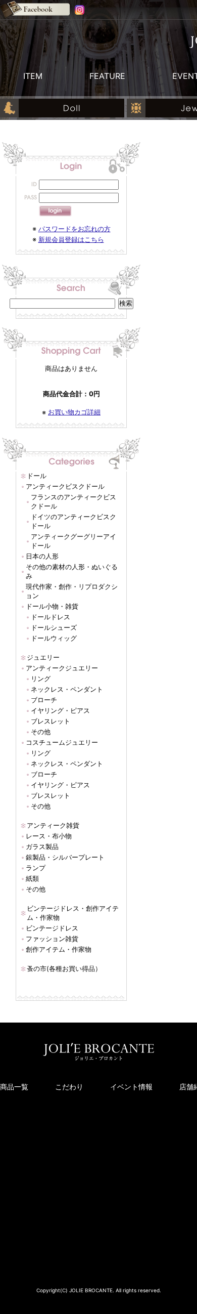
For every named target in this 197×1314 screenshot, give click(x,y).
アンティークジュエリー (62, 668)
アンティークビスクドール (65, 486)
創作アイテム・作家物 (58, 949)
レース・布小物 (49, 836)
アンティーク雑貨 (53, 825)
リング (41, 678)
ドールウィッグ (54, 638)
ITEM (32, 76)
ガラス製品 (42, 846)
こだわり (69, 1086)
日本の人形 (42, 556)
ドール (36, 476)
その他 (41, 732)
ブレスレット (50, 721)
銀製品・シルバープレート (65, 857)
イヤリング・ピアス (60, 710)
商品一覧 (14, 1086)
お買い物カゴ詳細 (74, 412)
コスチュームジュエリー (62, 742)
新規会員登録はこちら (71, 239)
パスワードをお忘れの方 (74, 229)
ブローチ (44, 700)
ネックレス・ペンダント (67, 689)
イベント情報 (131, 1086)
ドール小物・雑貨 (52, 606)
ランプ (35, 868)
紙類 (32, 878)
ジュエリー (43, 657)
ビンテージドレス (52, 928)
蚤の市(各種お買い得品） (64, 968)
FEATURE (107, 76)
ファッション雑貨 (52, 939)
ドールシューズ (54, 627)
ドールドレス (50, 617)
